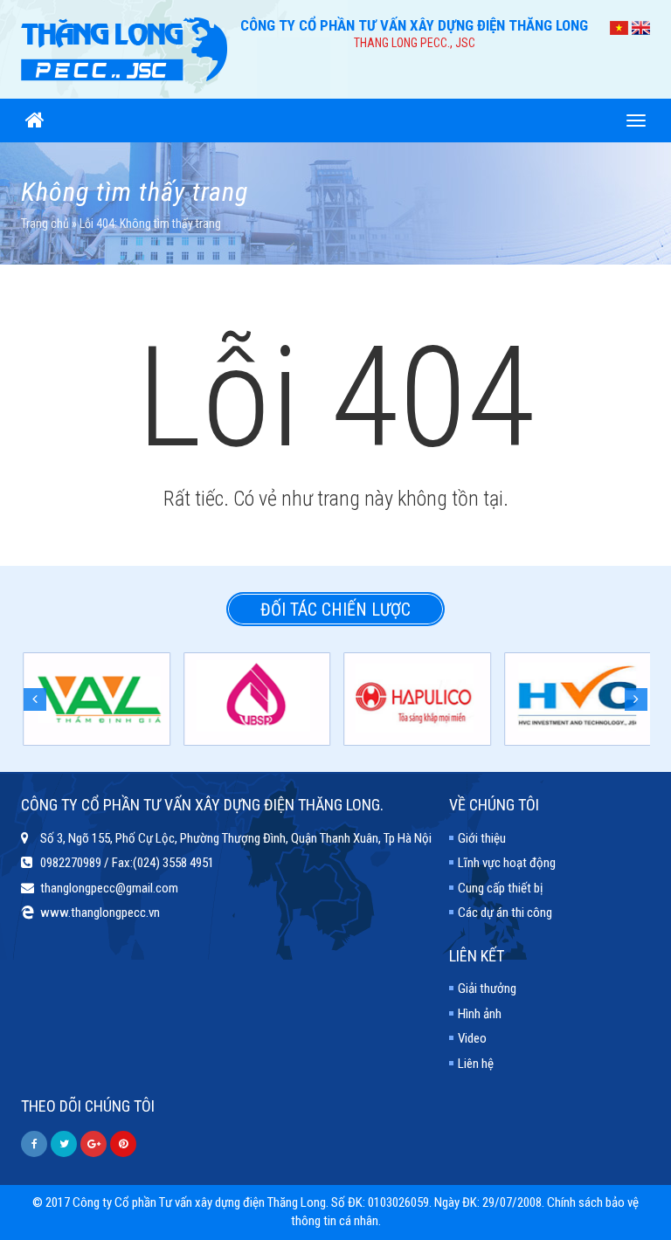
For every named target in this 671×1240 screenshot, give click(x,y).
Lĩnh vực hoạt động (507, 863)
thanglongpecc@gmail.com (109, 888)
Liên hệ (476, 1063)
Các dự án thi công (505, 912)
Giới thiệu (482, 838)
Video (472, 1038)
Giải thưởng (487, 988)
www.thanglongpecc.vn (100, 912)
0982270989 (70, 863)
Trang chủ (45, 224)
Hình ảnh (480, 1014)
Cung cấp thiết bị (500, 888)
